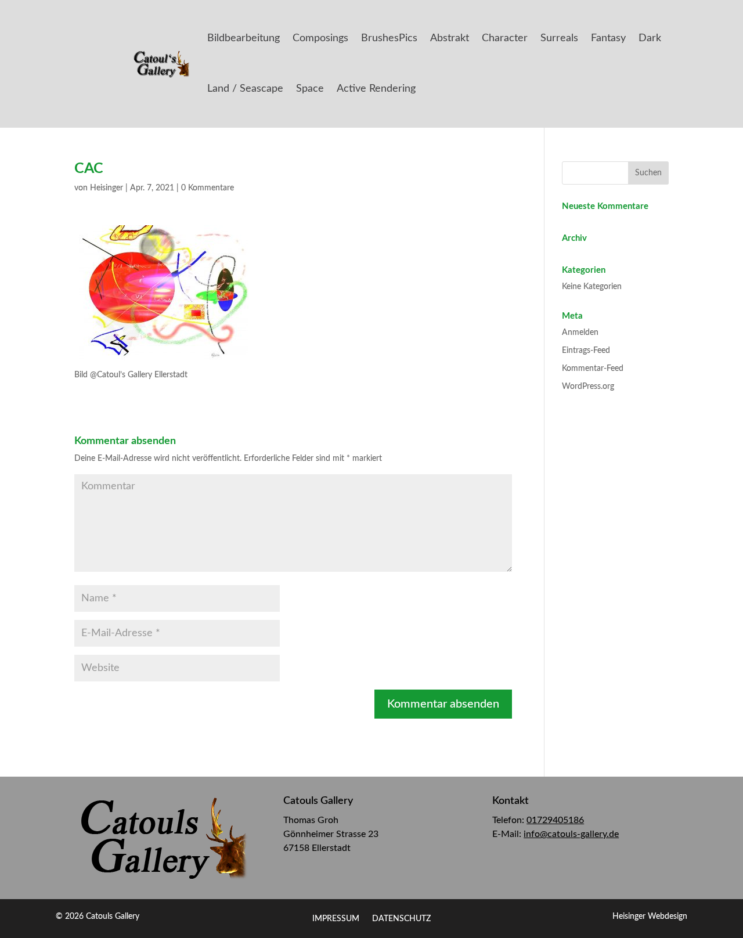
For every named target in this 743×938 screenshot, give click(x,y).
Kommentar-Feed (592, 369)
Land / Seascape (245, 89)
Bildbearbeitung (243, 38)
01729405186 (555, 820)
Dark (650, 38)
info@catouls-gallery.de (571, 834)
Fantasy (608, 38)
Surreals (559, 38)
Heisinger (106, 188)
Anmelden (580, 333)
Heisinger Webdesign (649, 916)
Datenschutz (401, 919)
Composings (320, 38)
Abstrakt (449, 38)
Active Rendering (376, 89)
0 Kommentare (207, 188)
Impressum (335, 919)
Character (505, 38)
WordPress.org (588, 387)
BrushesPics (389, 38)
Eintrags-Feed (586, 351)
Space (310, 89)
